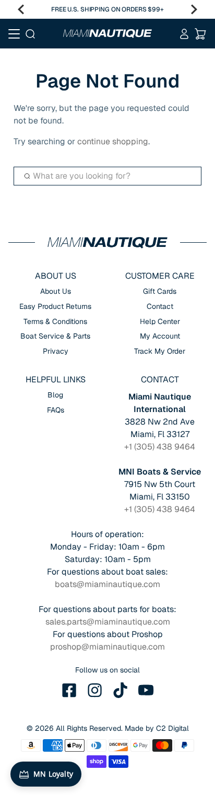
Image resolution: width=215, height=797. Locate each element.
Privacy (55, 351)
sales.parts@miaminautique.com (107, 621)
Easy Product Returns (55, 306)
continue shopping (112, 141)
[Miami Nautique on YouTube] (146, 690)
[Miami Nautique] (107, 33)
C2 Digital (172, 728)
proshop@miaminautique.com (107, 646)
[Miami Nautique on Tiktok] (120, 690)
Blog (55, 395)
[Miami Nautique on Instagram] (95, 690)
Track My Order (159, 351)
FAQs (55, 410)
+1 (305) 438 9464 (159, 446)
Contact (160, 306)
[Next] (194, 9)
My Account (160, 336)
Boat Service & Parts (55, 336)
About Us (55, 291)
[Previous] (21, 9)
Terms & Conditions (55, 321)
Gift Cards (159, 291)
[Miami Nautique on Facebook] (69, 690)
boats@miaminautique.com (107, 584)
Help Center (160, 321)
